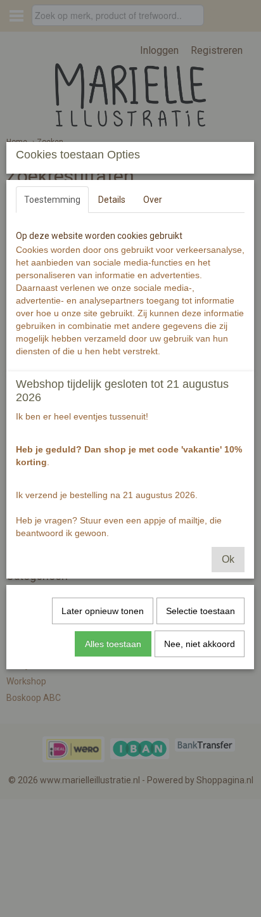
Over (152, 200)
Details (111, 200)
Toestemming (52, 200)
